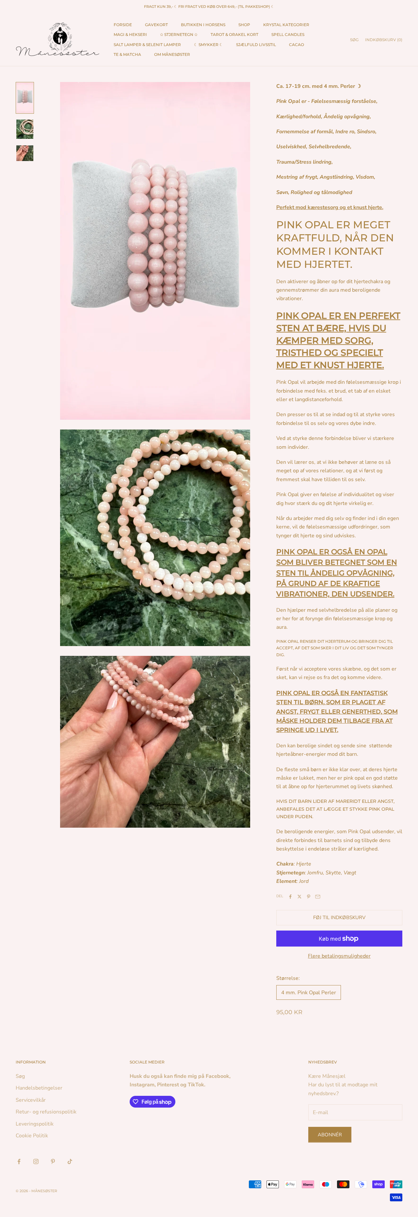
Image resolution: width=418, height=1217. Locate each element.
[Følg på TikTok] (70, 1161)
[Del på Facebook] (290, 896)
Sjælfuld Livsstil (256, 44)
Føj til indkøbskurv (339, 917)
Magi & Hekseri (130, 34)
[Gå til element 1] (25, 98)
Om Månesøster (172, 54)
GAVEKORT (156, 24)
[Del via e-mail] (317, 896)
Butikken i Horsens (203, 24)
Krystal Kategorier (286, 24)
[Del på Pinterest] (308, 896)
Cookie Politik (32, 1135)
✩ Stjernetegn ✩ (179, 34)
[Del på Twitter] (299, 896)
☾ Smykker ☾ (208, 44)
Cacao (296, 44)
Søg (20, 1076)
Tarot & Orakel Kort (234, 34)
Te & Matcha (127, 54)
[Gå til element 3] (25, 153)
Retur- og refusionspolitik (46, 1111)
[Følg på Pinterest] (53, 1161)
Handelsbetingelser (39, 1088)
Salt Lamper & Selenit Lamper (147, 44)
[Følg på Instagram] (36, 1161)
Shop (244, 24)
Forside (123, 24)
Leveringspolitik (35, 1124)
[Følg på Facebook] (19, 1161)
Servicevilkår (31, 1100)
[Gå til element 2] (25, 129)
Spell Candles (287, 34)
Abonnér (330, 1134)
